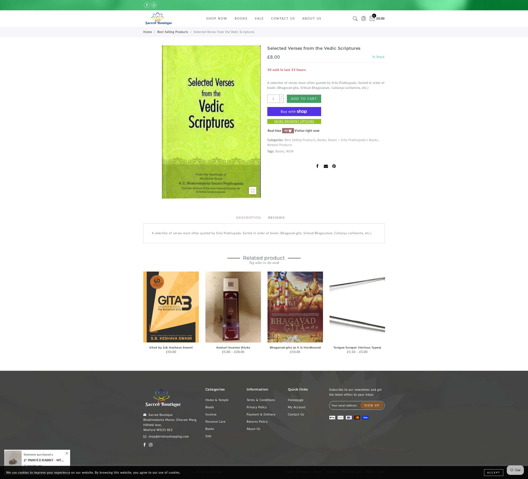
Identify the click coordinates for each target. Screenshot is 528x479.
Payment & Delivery (261, 414)
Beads (209, 407)
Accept (493, 472)
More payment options (294, 121)
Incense (211, 414)
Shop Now (216, 18)
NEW (290, 151)
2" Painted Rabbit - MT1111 (44, 460)
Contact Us (283, 18)
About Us (312, 18)
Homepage (295, 400)
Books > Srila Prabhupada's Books (353, 140)
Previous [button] (140, 314)
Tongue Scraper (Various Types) (357, 347)
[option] (171, 313)
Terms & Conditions (261, 400)
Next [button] (382, 314)
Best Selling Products (172, 32)
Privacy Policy (257, 407)
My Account (297, 407)
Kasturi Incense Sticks (233, 347)
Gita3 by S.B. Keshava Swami (171, 347)
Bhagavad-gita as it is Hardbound (295, 347)
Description (248, 217)
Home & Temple (217, 400)
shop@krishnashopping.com (168, 436)
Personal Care (215, 421)
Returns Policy (257, 421)
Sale (259, 18)
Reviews (276, 217)
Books (241, 18)
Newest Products (279, 145)
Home (147, 32)
